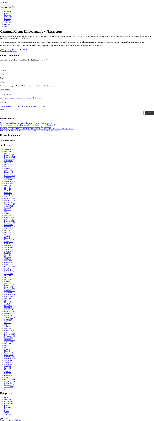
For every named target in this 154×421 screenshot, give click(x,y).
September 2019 (9, 272)
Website (2, 82)
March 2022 (8, 215)
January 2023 (8, 196)
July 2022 (7, 208)
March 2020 (8, 260)
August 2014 (8, 387)
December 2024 (9, 157)
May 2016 (7, 347)
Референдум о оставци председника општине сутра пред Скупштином (25, 127)
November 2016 (9, 336)
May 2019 (7, 279)
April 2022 (7, 213)
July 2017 (7, 321)
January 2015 (8, 377)
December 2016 (9, 334)
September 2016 (9, 340)
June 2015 (7, 368)
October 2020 (8, 247)
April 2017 (7, 326)
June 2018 (7, 300)
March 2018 (8, 306)
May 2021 (7, 234)
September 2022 (9, 204)
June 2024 (7, 164)
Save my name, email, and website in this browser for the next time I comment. (29, 86)
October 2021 (8, 225)
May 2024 (7, 166)
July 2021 (7, 230)
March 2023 (8, 193)
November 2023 (9, 178)
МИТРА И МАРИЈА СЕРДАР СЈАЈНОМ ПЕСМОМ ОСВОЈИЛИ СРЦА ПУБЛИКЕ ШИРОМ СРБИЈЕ (37, 129)
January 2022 (8, 219)
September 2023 (9, 181)
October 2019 (8, 270)
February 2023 (9, 195)
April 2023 (7, 191)
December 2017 (9, 311)
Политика (7, 19)
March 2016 (8, 351)
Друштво (7, 15)
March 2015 (8, 374)
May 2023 (7, 189)
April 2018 (7, 304)
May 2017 (7, 325)
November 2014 (9, 381)
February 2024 (9, 172)
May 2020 (7, 257)
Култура (7, 24)
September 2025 (9, 149)
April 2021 (7, 236)
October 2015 (8, 360)
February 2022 (9, 217)
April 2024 (7, 168)
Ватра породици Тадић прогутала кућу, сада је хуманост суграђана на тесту (27, 123)
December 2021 (9, 221)
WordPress (17, 420)
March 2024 (8, 170)
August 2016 (8, 341)
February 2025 (9, 155)
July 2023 (7, 185)
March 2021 (8, 238)
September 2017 (9, 317)
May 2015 (7, 370)
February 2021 (9, 240)
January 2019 (8, 287)
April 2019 (7, 281)
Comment (4, 70)
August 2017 (8, 319)
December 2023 (9, 176)
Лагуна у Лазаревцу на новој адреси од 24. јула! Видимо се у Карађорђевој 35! (28, 125)
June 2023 (7, 187)
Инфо (6, 13)
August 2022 (8, 206)
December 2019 (9, 266)
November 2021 (9, 223)
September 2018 (9, 294)
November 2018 (9, 291)
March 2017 (8, 328)
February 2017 (9, 330)
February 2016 (9, 353)
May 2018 (7, 302)
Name (2, 74)
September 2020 (9, 249)
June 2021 (7, 232)
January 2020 (8, 264)
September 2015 (9, 362)
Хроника (7, 22)
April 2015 (7, 372)
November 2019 (9, 268)
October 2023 (8, 179)
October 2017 (8, 315)
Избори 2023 (8, 17)
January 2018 (8, 309)
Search (2, 110)
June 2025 (7, 153)
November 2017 (9, 313)
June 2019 (7, 277)
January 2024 (8, 174)
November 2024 (9, 159)
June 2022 (7, 210)
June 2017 (7, 323)
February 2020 (9, 262)
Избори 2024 (8, 403)
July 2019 (7, 276)
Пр (5, 409)
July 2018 (7, 298)
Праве (25, 49)
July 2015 (7, 366)
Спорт (6, 26)
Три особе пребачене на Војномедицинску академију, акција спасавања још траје (29, 130)
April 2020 (7, 259)
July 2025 (7, 151)
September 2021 (9, 227)
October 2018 (8, 293)
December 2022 (9, 198)
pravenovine (4, 2)
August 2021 (8, 228)
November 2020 (9, 245)
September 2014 (9, 385)
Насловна (7, 11)
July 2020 (7, 253)
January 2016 (8, 355)
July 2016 (7, 343)
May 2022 (7, 211)
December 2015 (9, 357)
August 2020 (8, 251)
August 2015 (8, 364)
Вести (6, 397)
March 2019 (8, 283)
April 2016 (7, 349)
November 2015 (9, 358)
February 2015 (9, 375)
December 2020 (9, 244)
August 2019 (8, 274)
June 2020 (7, 255)
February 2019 (9, 285)
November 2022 (9, 200)
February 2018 (9, 308)
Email (2, 78)
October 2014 (8, 383)
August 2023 (8, 183)
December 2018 (9, 289)
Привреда (7, 21)
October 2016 (8, 338)
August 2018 (8, 296)
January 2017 (8, 332)
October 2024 (8, 161)
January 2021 (8, 242)
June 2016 (7, 345)
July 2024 (7, 163)
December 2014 (9, 379)
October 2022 (8, 202)
